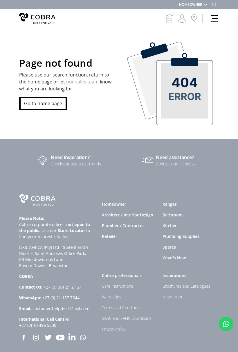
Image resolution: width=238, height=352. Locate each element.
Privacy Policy (113, 329)
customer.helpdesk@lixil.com (61, 308)
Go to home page (43, 103)
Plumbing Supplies (181, 236)
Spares (169, 247)
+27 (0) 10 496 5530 (37, 325)
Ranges (170, 204)
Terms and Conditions (122, 307)
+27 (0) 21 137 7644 (61, 297)
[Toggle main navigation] (214, 18)
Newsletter (173, 297)
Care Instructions (117, 286)
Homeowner (114, 204)
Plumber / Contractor (123, 225)
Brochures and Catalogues (186, 286)
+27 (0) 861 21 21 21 (63, 287)
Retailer (109, 236)
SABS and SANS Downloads (127, 318)
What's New (174, 257)
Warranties (111, 297)
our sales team (83, 82)
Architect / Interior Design (127, 215)
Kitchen (170, 225)
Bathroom (173, 215)
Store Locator (71, 230)
